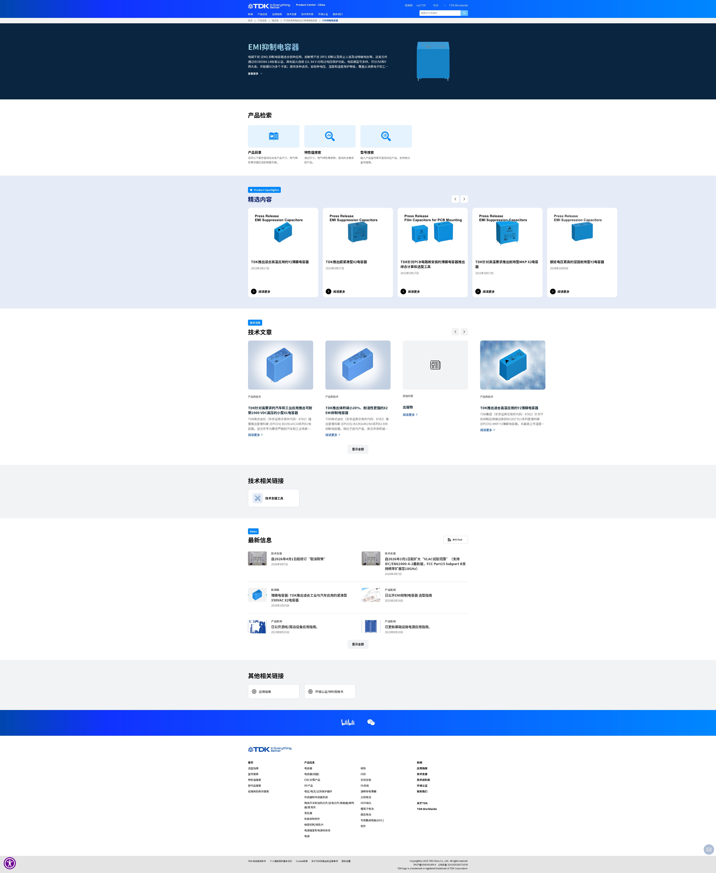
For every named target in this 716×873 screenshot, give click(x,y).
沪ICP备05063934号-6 (424, 864)
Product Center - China (310, 5)
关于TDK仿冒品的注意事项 (324, 861)
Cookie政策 (302, 861)
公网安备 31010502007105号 (453, 864)
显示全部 (358, 449)
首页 (250, 20)
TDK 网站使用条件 (257, 861)
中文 (435, 5)
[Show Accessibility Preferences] (10, 863)
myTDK (421, 5)
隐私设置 (346, 861)
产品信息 (262, 20)
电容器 (275, 20)
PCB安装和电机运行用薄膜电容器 (300, 20)
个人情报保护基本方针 (281, 861)
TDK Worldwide (458, 5)
